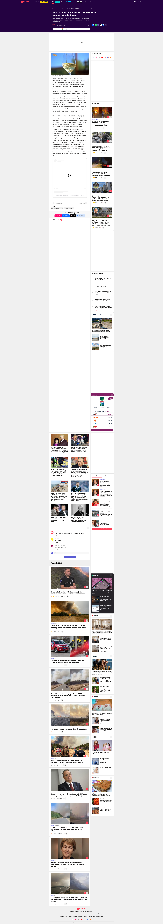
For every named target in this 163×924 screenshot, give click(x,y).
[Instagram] (96, 57)
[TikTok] (105, 57)
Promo (53, 24)
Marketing (62, 916)
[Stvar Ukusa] (103, 914)
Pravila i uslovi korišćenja (78, 916)
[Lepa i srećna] (80, 914)
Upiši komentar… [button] (59, 553)
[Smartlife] (86, 914)
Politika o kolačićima (88, 916)
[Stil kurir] (72, 914)
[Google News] (107, 57)
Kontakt (70, 916)
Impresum (66, 916)
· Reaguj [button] (96, 127)
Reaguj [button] (54, 219)
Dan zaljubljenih (55, 208)
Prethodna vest (58, 203)
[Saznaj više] (111, 315)
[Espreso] (64, 914)
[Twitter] (99, 57)
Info (58, 8)
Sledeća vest (82, 203)
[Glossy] (76, 914)
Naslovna (54, 8)
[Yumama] (96, 914)
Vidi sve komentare (70, 556)
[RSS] (110, 57)
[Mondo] (25, 2)
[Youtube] (102, 57)
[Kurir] (59, 914)
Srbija (62, 8)
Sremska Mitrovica (68, 208)
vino (62, 208)
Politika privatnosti (99, 916)
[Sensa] (90, 914)
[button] (88, 25)
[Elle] (68, 914)
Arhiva (94, 916)
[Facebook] (93, 57)
